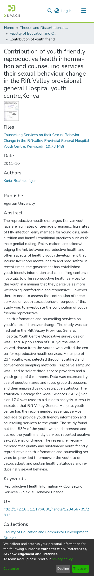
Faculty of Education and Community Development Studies (34, 33)
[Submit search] (50, 11)
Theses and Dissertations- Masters (44, 27)
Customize (11, 568)
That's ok (80, 568)
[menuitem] (57, 11)
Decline (63, 568)
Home (9, 27)
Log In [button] (66, 10)
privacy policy (62, 559)
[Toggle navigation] (83, 10)
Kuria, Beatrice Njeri (20, 180)
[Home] (12, 11)
